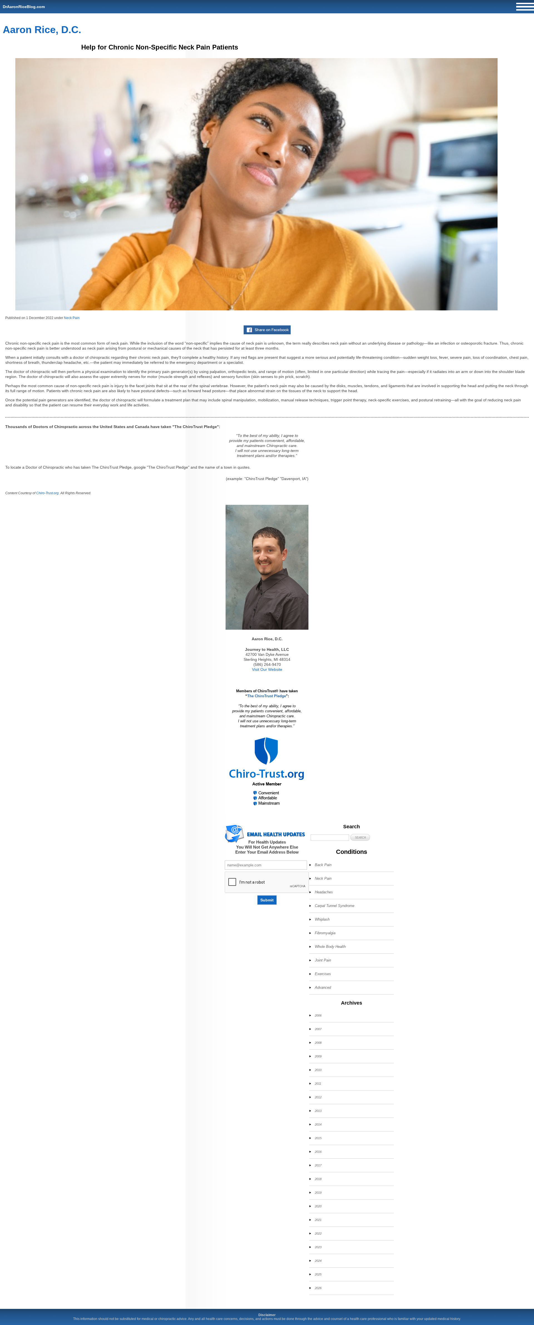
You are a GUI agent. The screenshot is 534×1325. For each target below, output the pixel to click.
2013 (318, 1111)
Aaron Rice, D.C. (42, 29)
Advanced (323, 987)
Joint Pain (323, 960)
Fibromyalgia (325, 933)
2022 (318, 1233)
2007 (318, 1029)
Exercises (323, 974)
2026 (318, 1288)
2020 (318, 1206)
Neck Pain (72, 318)
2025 (318, 1274)
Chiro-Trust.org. (48, 493)
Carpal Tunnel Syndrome (334, 906)
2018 (318, 1179)
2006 (318, 1015)
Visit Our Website (267, 669)
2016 (318, 1151)
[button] (360, 837)
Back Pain (323, 865)
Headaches (324, 892)
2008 (318, 1042)
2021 (318, 1220)
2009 (318, 1056)
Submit (267, 900)
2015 (318, 1138)
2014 (318, 1124)
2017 (318, 1165)
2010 (318, 1070)
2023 (318, 1247)
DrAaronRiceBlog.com (24, 6)
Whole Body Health (330, 947)
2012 (318, 1097)
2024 (318, 1260)
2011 (318, 1083)
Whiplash (322, 919)
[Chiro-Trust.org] (267, 771)
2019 (318, 1192)
